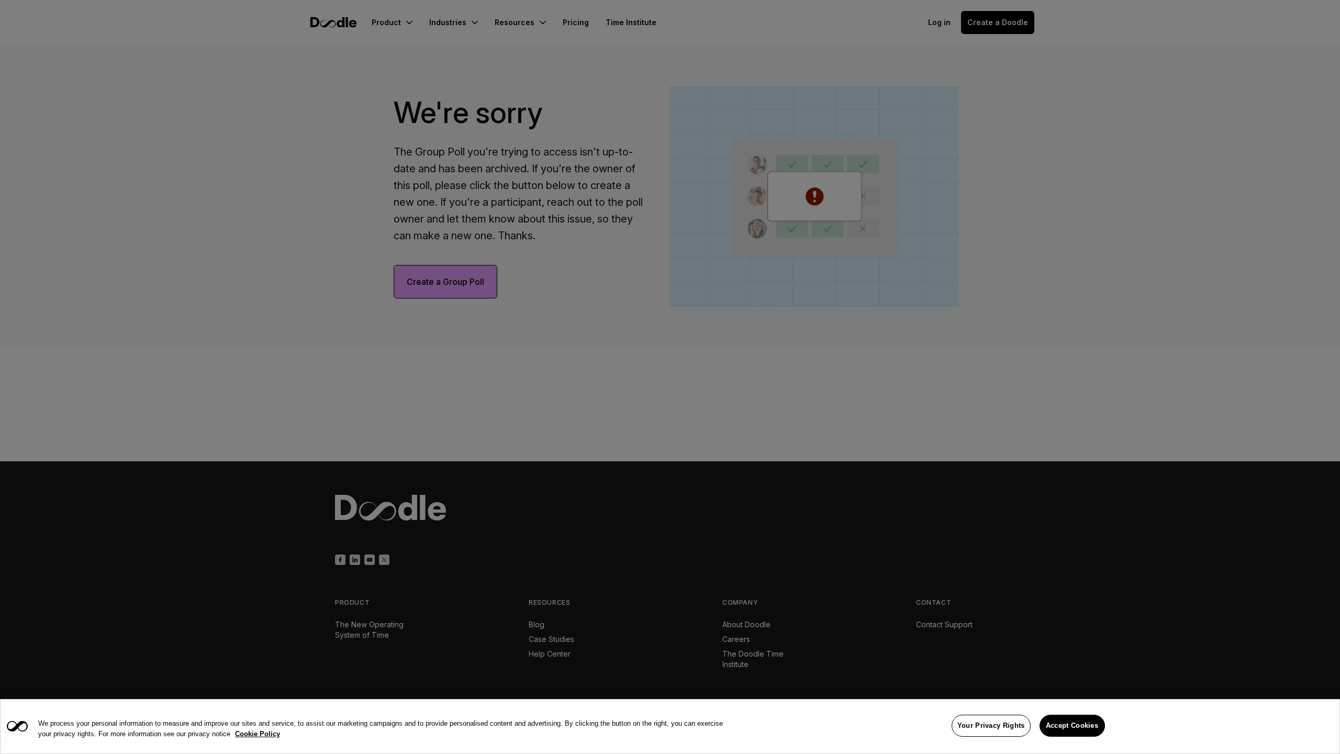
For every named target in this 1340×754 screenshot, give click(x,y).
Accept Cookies (1072, 725)
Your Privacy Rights (991, 725)
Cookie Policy (257, 734)
